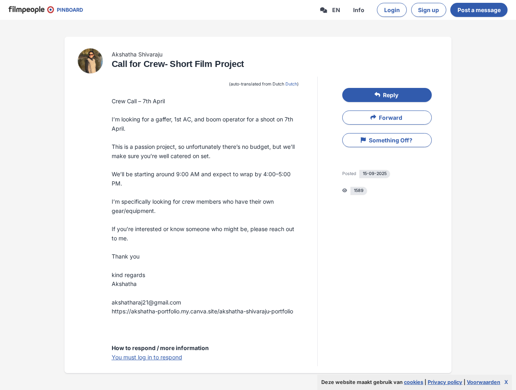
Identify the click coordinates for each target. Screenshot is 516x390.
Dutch (291, 84)
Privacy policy (445, 382)
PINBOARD (68, 10)
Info (358, 9)
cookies (413, 382)
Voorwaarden (483, 382)
